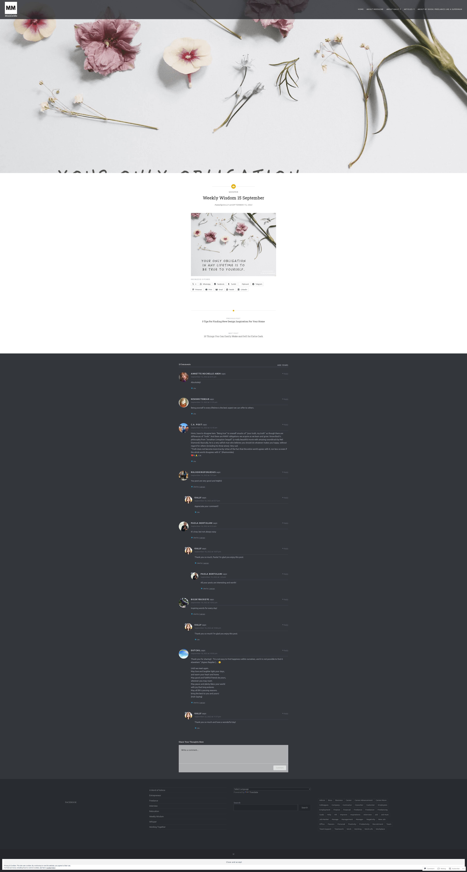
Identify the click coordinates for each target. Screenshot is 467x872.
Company (336, 805)
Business (339, 800)
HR (335, 815)
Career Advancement (364, 800)
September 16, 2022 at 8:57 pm (207, 501)
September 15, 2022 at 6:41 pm (203, 377)
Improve (343, 815)
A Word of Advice (157, 790)
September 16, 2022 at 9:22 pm (203, 526)
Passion (331, 824)
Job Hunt (385, 815)
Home (361, 9)
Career (349, 800)
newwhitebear (200, 399)
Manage (335, 819)
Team (388, 824)
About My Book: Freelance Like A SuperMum (440, 9)
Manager (359, 819)
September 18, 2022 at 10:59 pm (204, 653)
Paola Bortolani (202, 523)
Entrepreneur (155, 795)
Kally (226, 205)
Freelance (153, 801)
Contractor (347, 805)
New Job (382, 819)
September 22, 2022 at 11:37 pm (208, 717)
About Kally (392, 9)
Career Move (381, 800)
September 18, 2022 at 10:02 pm (204, 602)
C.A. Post (196, 424)
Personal (341, 824)
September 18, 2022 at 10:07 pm (208, 552)
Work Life (369, 829)
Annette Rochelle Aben (206, 374)
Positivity (352, 824)
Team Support (325, 829)
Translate (253, 792)
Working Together (157, 827)
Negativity (370, 819)
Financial (347, 810)
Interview (153, 806)
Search (237, 803)
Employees (382, 805)
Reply (286, 374)
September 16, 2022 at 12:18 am (204, 428)
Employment (324, 810)
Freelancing (382, 810)
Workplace (380, 829)
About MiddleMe (375, 9)
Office (322, 824)
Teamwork (339, 829)
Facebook (71, 802)
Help (329, 815)
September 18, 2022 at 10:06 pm (208, 628)
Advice (322, 800)
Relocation (154, 811)
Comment (280, 768)
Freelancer (369, 810)
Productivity (364, 824)
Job (376, 815)
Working (357, 829)
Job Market (324, 819)
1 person (202, 487)
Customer (370, 805)
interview (368, 815)
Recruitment (378, 824)
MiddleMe (11, 15)
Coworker (359, 805)
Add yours (282, 365)
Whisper (233, 192)
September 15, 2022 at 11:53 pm (204, 402)
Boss (330, 800)
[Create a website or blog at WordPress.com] (233, 854)
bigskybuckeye (200, 599)
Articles (408, 9)
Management (347, 819)
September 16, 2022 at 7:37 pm (203, 475)
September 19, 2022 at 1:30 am (213, 577)
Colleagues (323, 805)
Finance (336, 810)
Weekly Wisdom (156, 816)
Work (349, 829)
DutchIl (196, 650)
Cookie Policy (50, 868)
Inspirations (355, 815)
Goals (321, 815)
